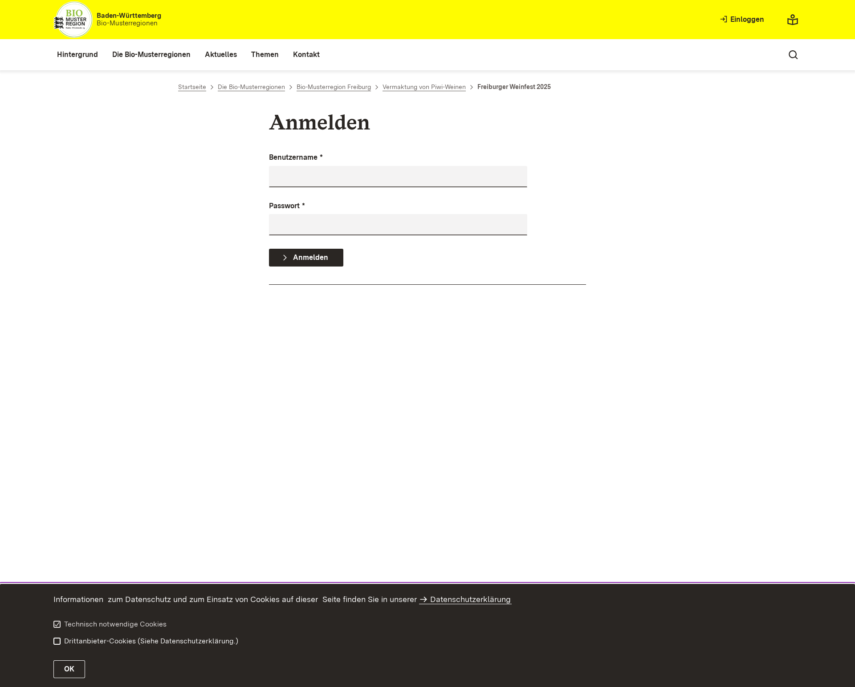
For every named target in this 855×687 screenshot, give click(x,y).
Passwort (287, 206)
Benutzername (296, 157)
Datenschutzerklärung (470, 599)
